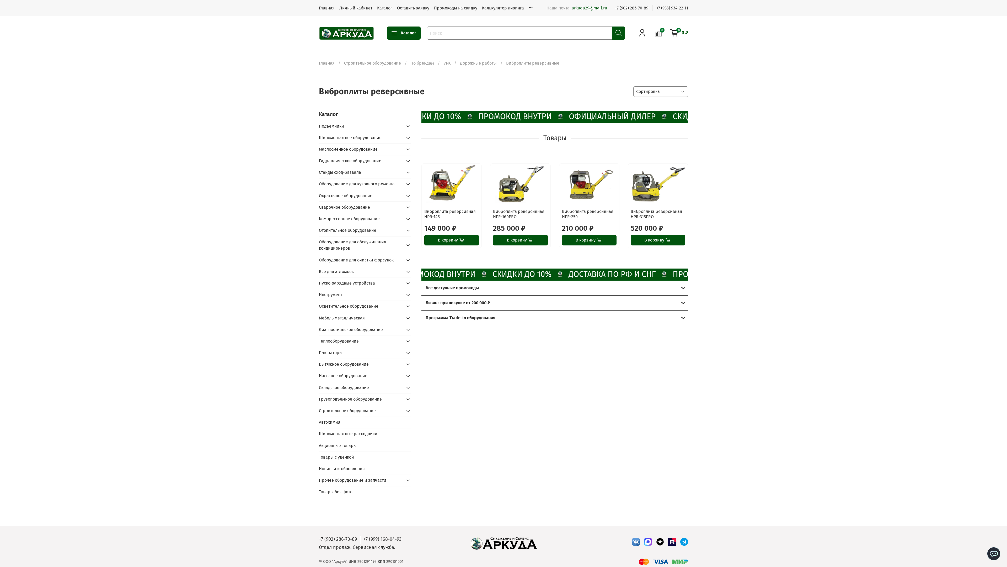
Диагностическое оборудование (351, 329)
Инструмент (330, 294)
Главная (327, 8)
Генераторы (330, 352)
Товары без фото (335, 491)
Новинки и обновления (342, 468)
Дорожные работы (478, 63)
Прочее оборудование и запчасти (352, 480)
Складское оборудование (344, 387)
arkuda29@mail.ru (589, 8)
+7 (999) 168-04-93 (382, 539)
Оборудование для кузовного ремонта (357, 183)
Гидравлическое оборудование (350, 160)
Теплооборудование (339, 341)
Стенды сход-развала (340, 172)
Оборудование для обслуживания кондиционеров (352, 245)
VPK (447, 63)
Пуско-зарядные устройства (347, 283)
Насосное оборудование (343, 375)
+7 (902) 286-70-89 (631, 8)
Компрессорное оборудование (349, 218)
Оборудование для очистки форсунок (356, 260)
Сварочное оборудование (344, 207)
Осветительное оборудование (348, 306)
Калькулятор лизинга (503, 8)
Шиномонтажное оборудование (350, 137)
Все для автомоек (336, 271)
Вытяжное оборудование (344, 364)
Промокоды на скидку (455, 8)
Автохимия (329, 422)
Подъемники (331, 126)
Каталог (384, 8)
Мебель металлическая (342, 318)
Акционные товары (338, 445)
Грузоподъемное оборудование (350, 399)
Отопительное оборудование (347, 230)
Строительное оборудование (372, 63)
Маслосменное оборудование (348, 149)
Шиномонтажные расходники (348, 433)
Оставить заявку (413, 8)
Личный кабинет (355, 8)
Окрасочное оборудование (345, 195)
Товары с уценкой (336, 457)
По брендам (422, 63)
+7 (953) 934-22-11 (672, 8)
